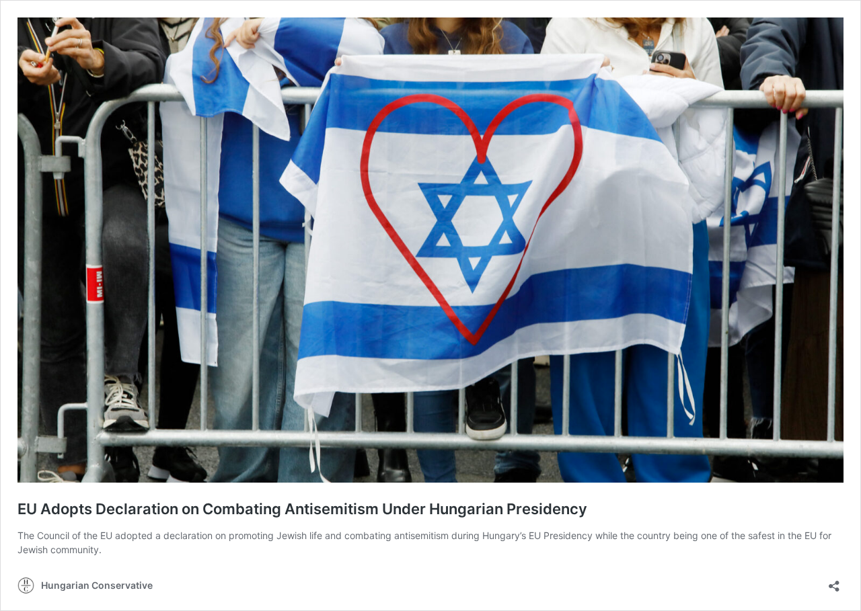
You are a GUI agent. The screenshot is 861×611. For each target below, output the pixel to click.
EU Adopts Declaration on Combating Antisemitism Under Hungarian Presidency (302, 509)
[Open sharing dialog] (834, 581)
